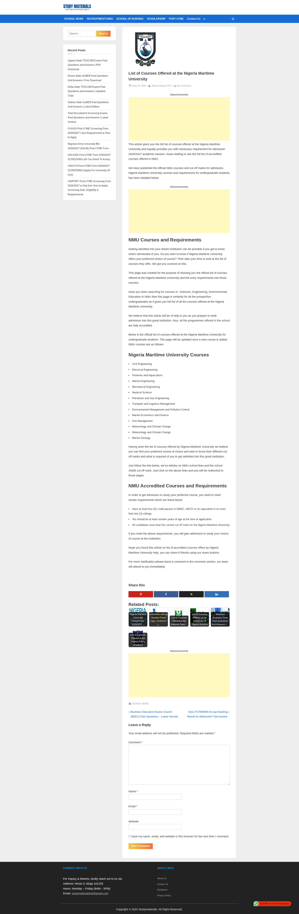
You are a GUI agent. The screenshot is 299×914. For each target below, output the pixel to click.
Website (133, 821)
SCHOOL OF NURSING (129, 18)
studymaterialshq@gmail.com (90, 893)
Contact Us (193, 18)
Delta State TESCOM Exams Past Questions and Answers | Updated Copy (86, 91)
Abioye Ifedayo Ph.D (162, 85)
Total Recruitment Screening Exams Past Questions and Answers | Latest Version (88, 117)
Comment (135, 742)
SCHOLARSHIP (156, 18)
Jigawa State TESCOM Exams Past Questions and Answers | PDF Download (87, 65)
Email (132, 806)
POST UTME (176, 18)
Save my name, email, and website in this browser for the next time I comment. (180, 836)
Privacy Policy (164, 895)
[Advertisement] (179, 119)
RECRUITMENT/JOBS (100, 18)
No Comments (184, 86)
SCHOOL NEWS (73, 18)
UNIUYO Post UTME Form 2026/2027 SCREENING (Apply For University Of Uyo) (89, 170)
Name (133, 791)
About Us (161, 878)
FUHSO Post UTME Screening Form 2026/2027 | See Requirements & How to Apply (89, 133)
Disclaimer (162, 889)
